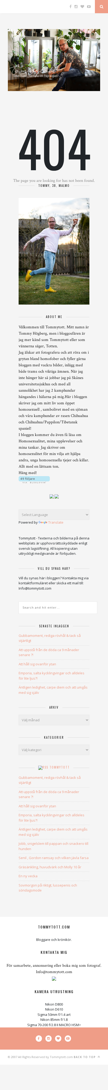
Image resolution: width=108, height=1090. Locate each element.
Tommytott (60, 767)
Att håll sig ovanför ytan (37, 664)
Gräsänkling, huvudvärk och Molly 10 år (50, 867)
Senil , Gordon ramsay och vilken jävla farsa (54, 857)
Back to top (85, 1057)
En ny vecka (28, 876)
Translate (55, 522)
